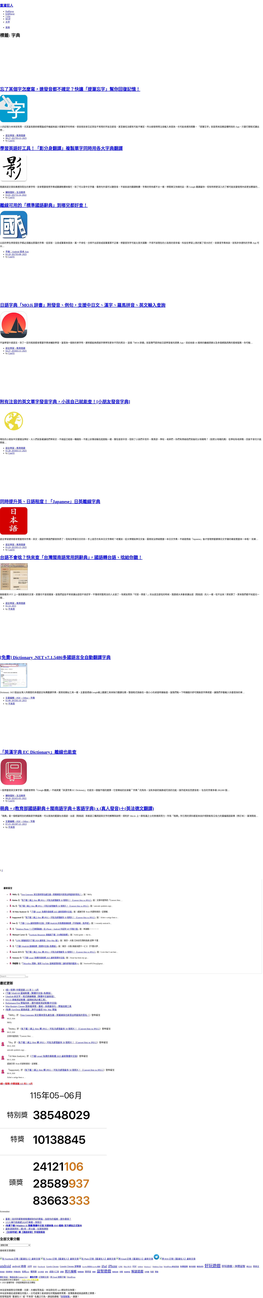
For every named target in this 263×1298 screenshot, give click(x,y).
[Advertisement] (49, 61)
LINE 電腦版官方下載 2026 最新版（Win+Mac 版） (37, 940)
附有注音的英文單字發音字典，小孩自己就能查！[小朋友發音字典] (65, 401)
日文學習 (41, 1272)
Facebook (41, 1267)
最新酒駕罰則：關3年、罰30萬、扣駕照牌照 (26, 1229)
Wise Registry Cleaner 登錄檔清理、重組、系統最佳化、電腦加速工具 (38, 1006)
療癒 (94, 1272)
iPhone (112, 1266)
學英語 (2, 1272)
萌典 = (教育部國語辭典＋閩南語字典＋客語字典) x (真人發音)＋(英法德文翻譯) (77, 808)
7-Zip (7, 16)
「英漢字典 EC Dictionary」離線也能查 (38, 752)
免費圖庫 (184, 1266)
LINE (120, 1267)
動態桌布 (200, 1267)
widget (140, 1267)
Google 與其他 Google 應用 (91, 1266)
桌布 (46, 1272)
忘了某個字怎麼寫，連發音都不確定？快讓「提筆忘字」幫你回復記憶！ (70, 89)
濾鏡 (62, 1272)
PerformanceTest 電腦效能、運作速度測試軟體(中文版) (31, 1003)
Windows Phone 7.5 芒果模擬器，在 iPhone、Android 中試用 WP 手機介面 (47, 929)
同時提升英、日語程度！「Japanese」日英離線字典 (50, 501)
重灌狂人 (6, 5)
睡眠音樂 (115, 1272)
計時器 (147, 1272)
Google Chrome (52, 1266)
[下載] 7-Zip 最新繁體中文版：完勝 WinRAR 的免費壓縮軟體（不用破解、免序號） (54, 923)
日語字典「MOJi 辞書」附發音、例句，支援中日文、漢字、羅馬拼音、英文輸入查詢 (82, 305)
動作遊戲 (192, 1267)
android (5, 1266)
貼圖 (152, 1272)
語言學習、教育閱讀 (15, 135)
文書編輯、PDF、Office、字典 (20, 698)
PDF (134, 1266)
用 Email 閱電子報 (58, 1277)
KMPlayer (10, 14)
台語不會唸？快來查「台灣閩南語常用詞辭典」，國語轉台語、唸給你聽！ (71, 557)
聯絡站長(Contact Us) (18, 1277)
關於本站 (4, 1277)
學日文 (249, 1267)
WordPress (71, 1277)
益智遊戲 (104, 1271)
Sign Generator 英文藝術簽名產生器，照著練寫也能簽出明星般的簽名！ (51, 894)
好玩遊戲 (213, 1266)
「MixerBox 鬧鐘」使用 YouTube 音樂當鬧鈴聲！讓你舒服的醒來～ (50, 963)
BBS (35, 1267)
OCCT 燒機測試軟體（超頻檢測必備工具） (26, 1000)
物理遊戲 (81, 1272)
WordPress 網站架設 (171, 1267)
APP (29, 1266)
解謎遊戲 (137, 1271)
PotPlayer (9, 11)
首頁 (7, 27)
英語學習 (127, 1272)
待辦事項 (9, 1272)
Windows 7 (147, 1266)
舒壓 (121, 1272)
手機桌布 (17, 1272)
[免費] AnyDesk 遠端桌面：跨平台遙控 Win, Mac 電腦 (31, 1009)
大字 (7, 22)
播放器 (33, 1271)
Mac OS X (127, 1267)
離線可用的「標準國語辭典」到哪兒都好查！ (44, 205)
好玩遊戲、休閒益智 (233, 1266)
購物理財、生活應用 (15, 192)
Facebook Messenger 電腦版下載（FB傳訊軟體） (48, 935)
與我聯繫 (65, 1296)
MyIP (7, 19)
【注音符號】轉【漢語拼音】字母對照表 (25, 1232)
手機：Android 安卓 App (17, 252)
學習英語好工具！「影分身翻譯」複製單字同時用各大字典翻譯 (61, 148)
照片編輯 (70, 1271)
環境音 (88, 1272)
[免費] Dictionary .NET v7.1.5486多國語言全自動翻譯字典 (55, 657)
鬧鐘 (156, 1272)
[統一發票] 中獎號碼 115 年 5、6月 (22, 990)
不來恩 (11, 609)
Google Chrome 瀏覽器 (70, 1266)
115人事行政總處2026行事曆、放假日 (23, 1222)
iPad (104, 1266)
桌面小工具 (54, 1272)
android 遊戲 (19, 1266)
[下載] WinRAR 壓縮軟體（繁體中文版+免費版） (36, 946)
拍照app (25, 1272)
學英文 (256, 1266)
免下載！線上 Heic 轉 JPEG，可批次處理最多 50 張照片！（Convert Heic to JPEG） (56, 900)
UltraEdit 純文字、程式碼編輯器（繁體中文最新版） (30, 996)
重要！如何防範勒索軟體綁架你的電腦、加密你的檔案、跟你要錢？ (38, 1219)
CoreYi (11, 140)
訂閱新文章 (44, 1277)
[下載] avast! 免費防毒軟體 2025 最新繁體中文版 (51, 912)
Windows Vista (157, 1267)
